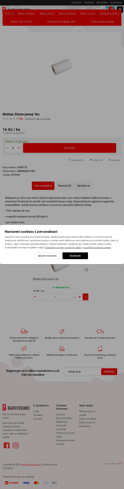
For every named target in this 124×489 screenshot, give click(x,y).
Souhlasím (75, 255)
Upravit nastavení (47, 255)
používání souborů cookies (97, 247)
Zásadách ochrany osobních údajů (63, 247)
